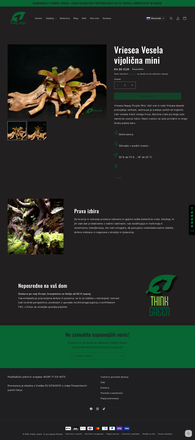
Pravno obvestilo (165, 434)
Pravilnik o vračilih (74, 434)
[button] (51, 18)
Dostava (133, 74)
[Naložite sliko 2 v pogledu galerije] (37, 130)
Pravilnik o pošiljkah (131, 434)
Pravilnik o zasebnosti (94, 434)
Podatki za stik (149, 434)
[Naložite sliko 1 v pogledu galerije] (17, 130)
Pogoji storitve (112, 434)
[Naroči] (121, 356)
